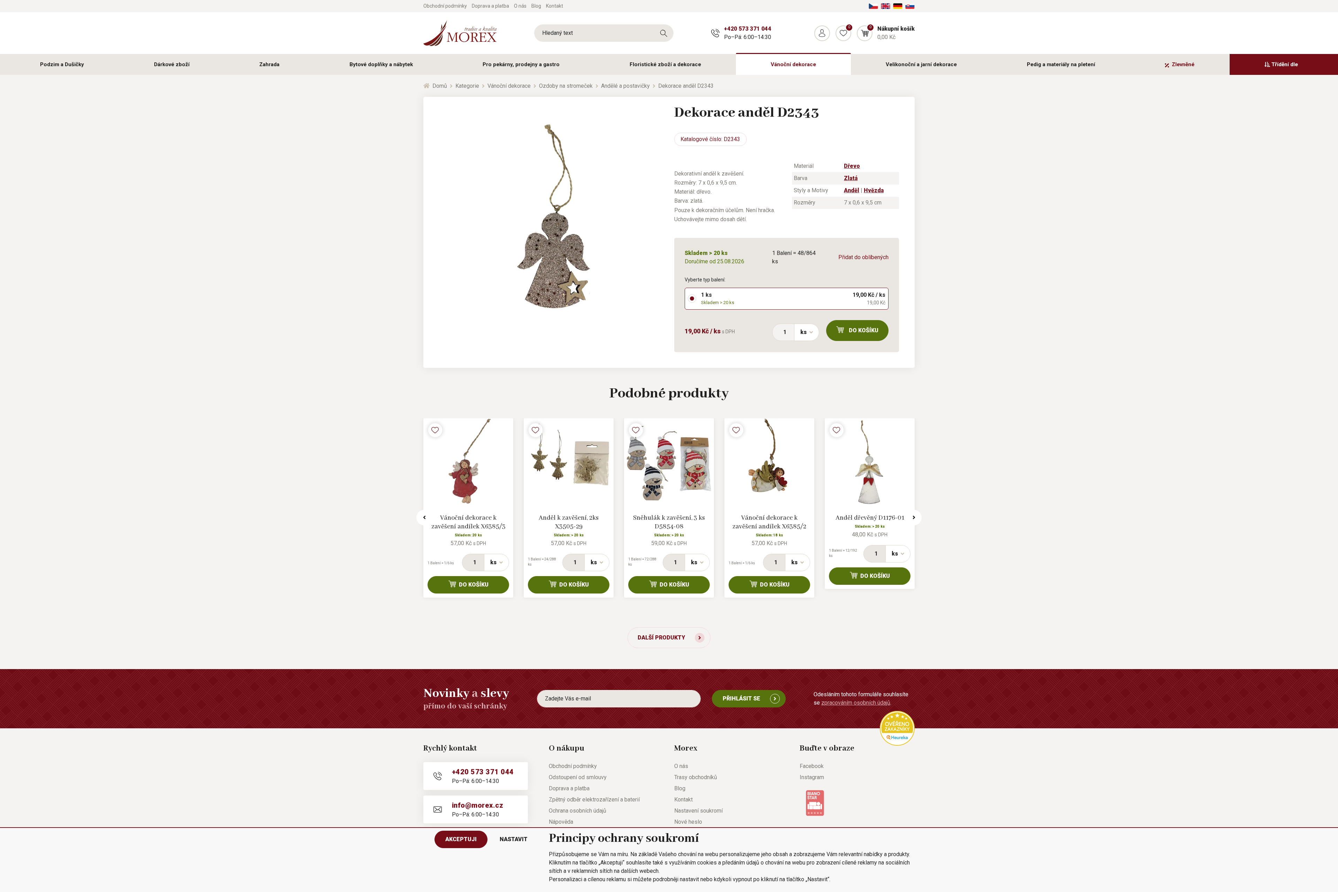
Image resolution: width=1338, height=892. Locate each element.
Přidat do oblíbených (863, 257)
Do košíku (863, 330)
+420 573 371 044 (747, 28)
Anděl (851, 190)
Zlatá (851, 178)
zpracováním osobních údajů (855, 702)
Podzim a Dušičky (62, 64)
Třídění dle (1284, 64)
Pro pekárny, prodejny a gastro (521, 64)
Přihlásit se (741, 698)
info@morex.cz (477, 805)
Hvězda (874, 190)
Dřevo (852, 166)
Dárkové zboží (172, 64)
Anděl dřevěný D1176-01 (870, 518)
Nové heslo (688, 822)
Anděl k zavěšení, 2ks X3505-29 (569, 522)
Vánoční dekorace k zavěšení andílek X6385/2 (769, 522)
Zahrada (269, 64)
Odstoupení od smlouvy (578, 777)
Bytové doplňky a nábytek (381, 64)
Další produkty (661, 637)
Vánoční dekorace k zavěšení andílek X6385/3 (468, 522)
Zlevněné (1183, 64)
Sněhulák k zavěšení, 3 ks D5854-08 (669, 522)
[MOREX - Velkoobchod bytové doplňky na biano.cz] (815, 802)
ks (803, 332)
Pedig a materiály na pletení (1061, 64)
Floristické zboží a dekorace (665, 64)
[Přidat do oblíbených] (435, 430)
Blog (536, 6)
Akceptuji (461, 839)
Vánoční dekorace (793, 64)
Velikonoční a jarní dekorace (921, 64)
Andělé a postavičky (625, 86)
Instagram (812, 777)
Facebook (812, 766)
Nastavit (514, 839)
